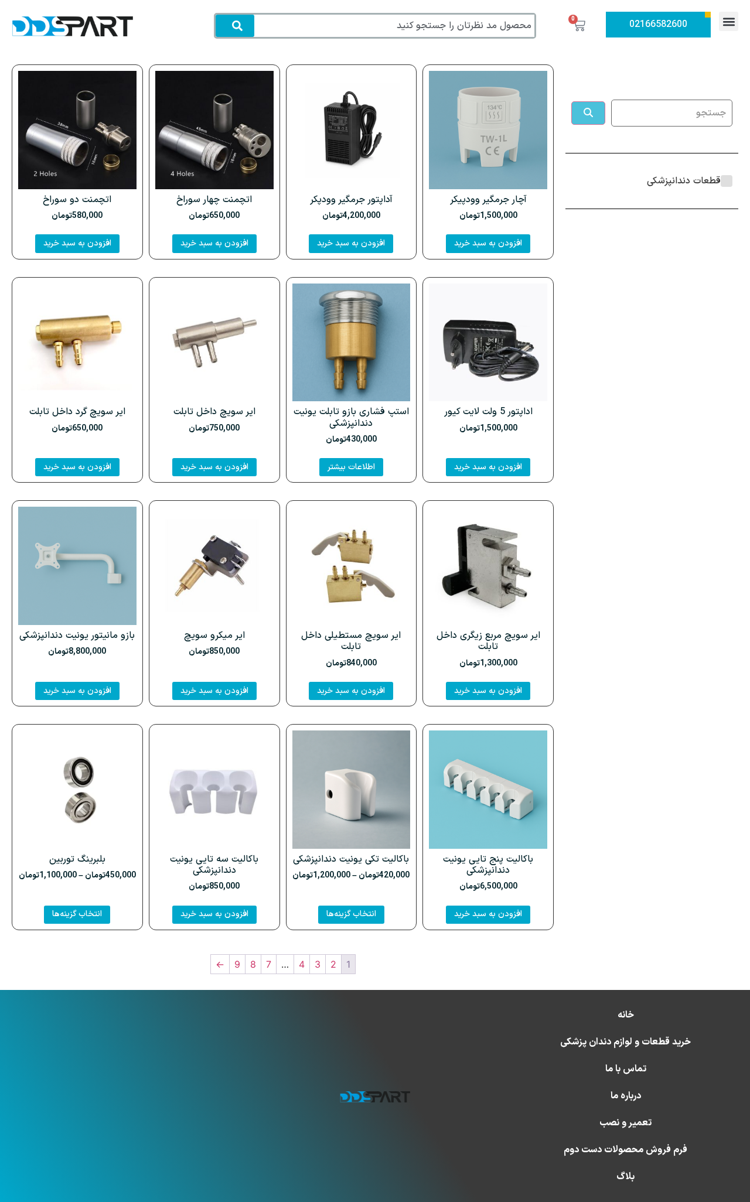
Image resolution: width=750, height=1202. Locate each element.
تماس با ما (625, 1069)
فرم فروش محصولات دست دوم (625, 1150)
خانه (626, 1015)
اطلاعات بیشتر (351, 467)
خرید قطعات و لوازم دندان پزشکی (625, 1042)
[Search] (235, 26)
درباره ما (626, 1096)
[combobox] (396, 26)
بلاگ (625, 1177)
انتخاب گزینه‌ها (351, 914)
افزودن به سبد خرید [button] (488, 243)
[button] (728, 21)
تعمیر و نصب (625, 1123)
